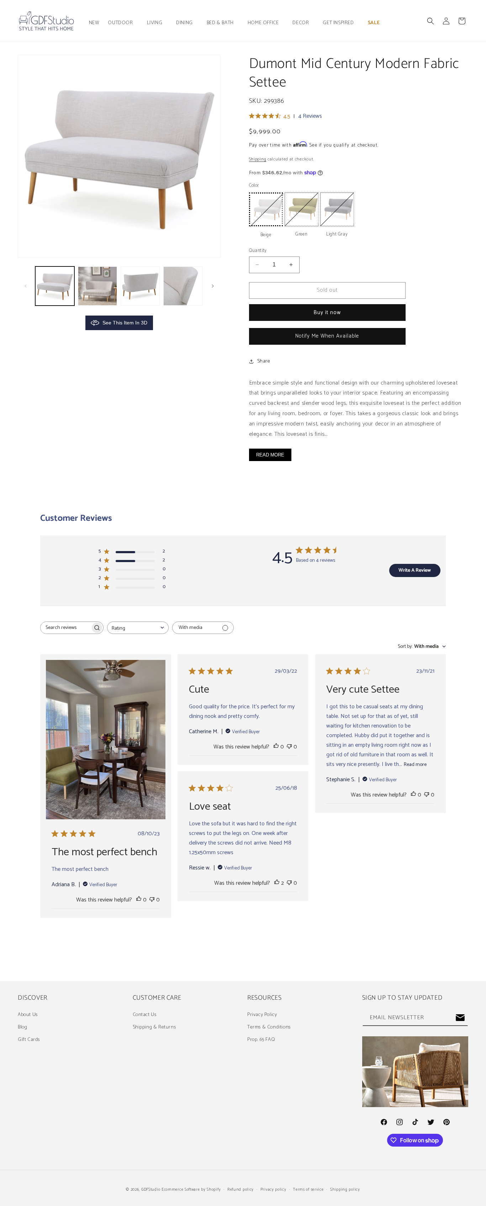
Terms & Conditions (269, 1027)
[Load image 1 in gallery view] (54, 286)
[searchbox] (65, 628)
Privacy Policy (262, 1014)
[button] (123, 23)
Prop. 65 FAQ (261, 1040)
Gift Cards (29, 1040)
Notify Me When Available (327, 336)
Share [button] (263, 361)
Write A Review (414, 570)
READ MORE (270, 454)
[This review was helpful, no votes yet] (138, 900)
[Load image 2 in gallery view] (97, 286)
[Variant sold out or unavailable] (266, 209)
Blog (22, 1027)
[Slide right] (213, 286)
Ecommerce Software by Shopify (191, 1189)
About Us (28, 1014)
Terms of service (308, 1189)
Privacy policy (273, 1189)
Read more (415, 765)
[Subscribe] (460, 1017)
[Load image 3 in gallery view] (140, 286)
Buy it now (327, 312)
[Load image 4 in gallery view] (182, 286)
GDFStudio (150, 1189)
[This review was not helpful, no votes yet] (151, 900)
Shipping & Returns (154, 1027)
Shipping (257, 159)
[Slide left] (25, 286)
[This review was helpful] (276, 883)
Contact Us (145, 1014)
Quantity (258, 250)
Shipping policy (345, 1189)
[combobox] (138, 627)
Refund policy (240, 1189)
